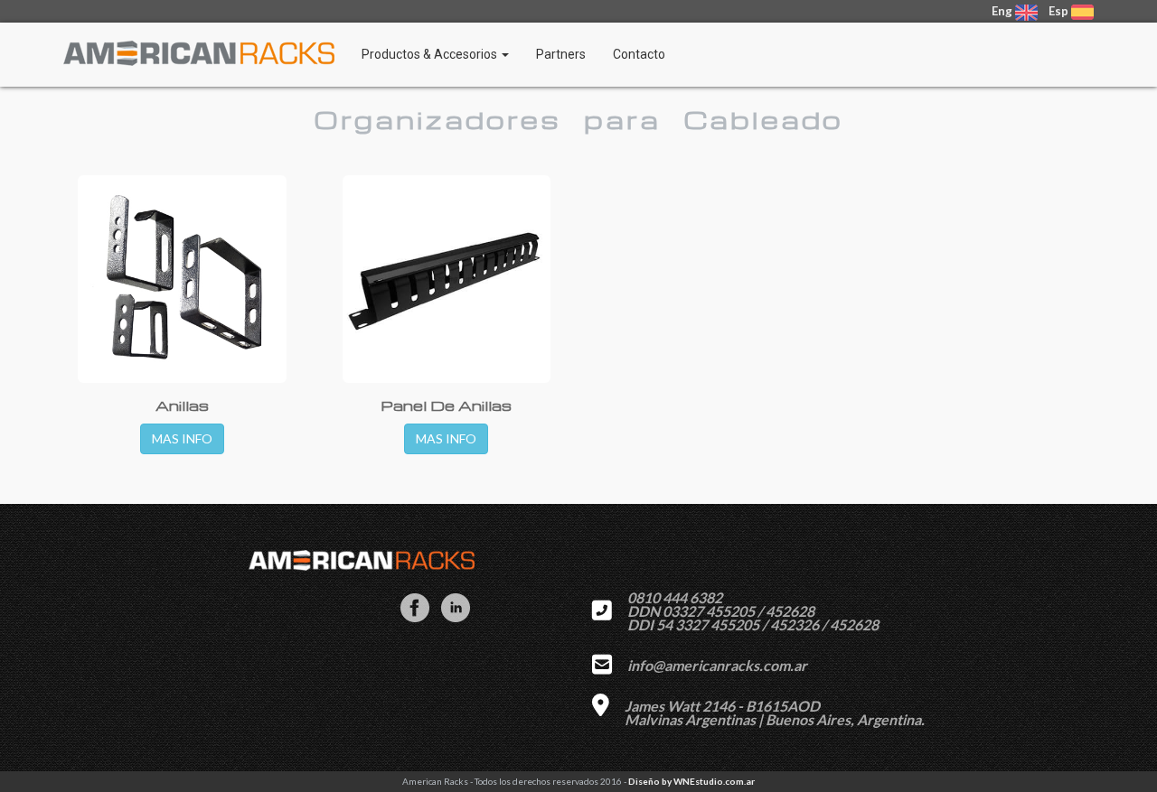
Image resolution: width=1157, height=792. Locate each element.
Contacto (639, 54)
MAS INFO (182, 438)
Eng (1003, 11)
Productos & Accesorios (431, 54)
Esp (1058, 11)
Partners (561, 54)
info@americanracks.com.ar (717, 665)
